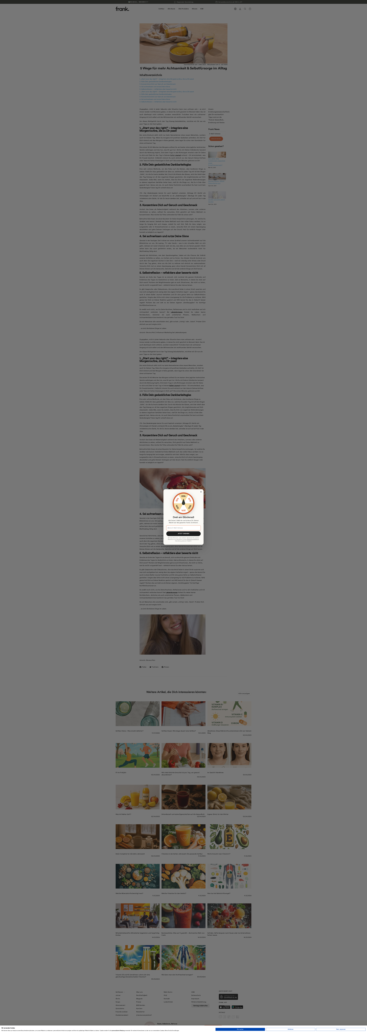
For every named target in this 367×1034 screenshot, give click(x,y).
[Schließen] (201, 491)
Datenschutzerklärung (193, 539)
